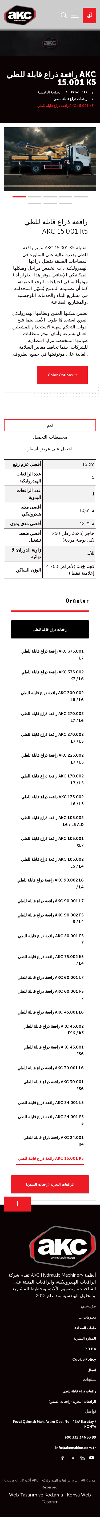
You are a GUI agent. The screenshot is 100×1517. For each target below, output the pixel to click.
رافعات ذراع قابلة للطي (71, 99)
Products (79, 92)
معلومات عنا (87, 1317)
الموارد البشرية (85, 1338)
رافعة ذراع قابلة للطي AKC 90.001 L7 (51, 901)
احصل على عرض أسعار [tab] (50, 448)
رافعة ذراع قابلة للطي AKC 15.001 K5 (51, 1158)
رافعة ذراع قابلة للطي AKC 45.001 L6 (51, 1012)
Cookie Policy (84, 1359)
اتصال (91, 1370)
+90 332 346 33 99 (80, 1437)
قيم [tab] (50, 425)
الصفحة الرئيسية (50, 92)
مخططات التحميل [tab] (50, 437)
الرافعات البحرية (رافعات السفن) (50, 1184)
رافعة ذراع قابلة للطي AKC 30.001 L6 (51, 1068)
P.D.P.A (90, 1349)
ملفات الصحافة (85, 1328)
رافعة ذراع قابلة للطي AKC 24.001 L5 (51, 1102)
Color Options (61, 375)
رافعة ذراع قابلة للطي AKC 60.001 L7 (51, 977)
